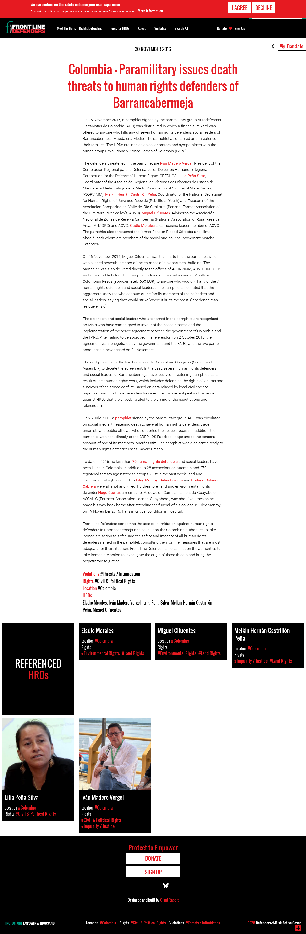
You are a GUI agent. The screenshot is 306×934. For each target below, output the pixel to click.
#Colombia (107, 588)
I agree (239, 7)
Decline (263, 7)
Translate (295, 46)
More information (150, 11)
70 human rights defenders (155, 461)
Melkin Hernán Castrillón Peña (130, 194)
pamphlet (123, 418)
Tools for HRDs (119, 28)
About (142, 28)
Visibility (160, 28)
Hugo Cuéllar (109, 492)
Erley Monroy (147, 480)
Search (180, 28)
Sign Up (240, 28)
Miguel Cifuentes (156, 213)
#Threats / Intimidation (120, 574)
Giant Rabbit (169, 900)
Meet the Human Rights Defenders (79, 28)
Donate (222, 28)
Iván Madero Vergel (176, 163)
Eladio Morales (142, 225)
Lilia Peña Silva (192, 175)
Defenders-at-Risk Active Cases (274, 923)
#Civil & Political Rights (115, 581)
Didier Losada (171, 480)
